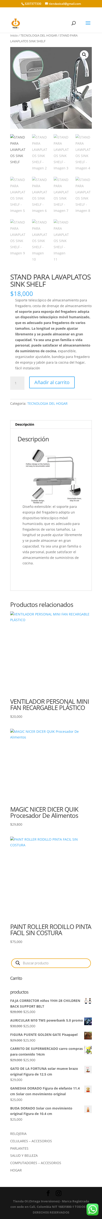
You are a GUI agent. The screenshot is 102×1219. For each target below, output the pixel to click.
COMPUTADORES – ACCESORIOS (35, 1163)
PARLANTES (19, 1148)
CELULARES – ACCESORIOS (31, 1141)
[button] (84, 54)
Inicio (14, 35)
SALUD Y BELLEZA (24, 1155)
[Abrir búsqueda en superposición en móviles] (51, 963)
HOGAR (16, 1170)
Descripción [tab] (24, 424)
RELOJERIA (18, 1133)
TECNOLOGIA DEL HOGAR (38, 35)
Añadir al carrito (52, 382)
